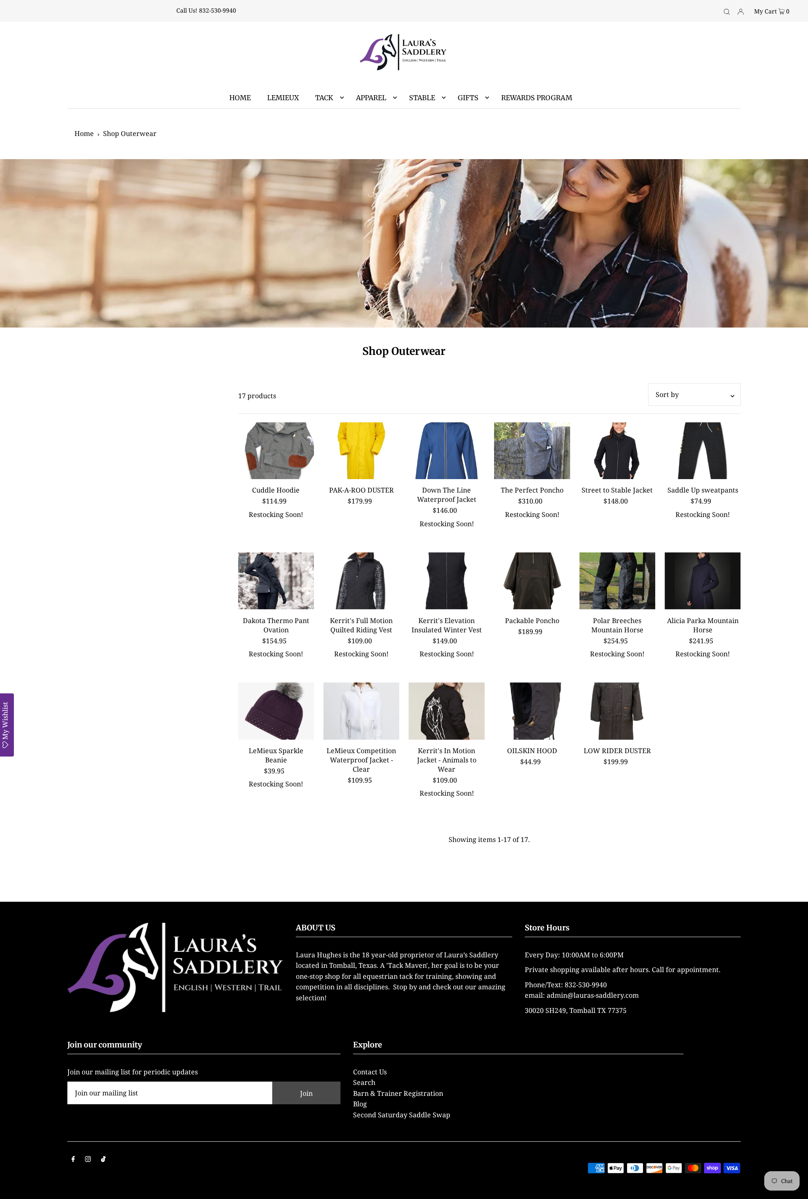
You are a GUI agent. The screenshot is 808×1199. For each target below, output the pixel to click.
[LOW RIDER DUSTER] (617, 711)
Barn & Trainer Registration (398, 1093)
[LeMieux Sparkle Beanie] (276, 711)
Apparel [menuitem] (371, 97)
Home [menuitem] (240, 97)
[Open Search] (727, 10)
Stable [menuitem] (422, 97)
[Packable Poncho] (532, 581)
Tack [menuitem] (324, 97)
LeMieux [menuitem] (283, 97)
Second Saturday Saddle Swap (401, 1114)
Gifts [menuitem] (468, 97)
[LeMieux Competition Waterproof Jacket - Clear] (361, 711)
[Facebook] (73, 1159)
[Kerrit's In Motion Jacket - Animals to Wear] (447, 711)
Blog (360, 1103)
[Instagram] (88, 1159)
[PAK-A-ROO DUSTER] (361, 451)
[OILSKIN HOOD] (532, 711)
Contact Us (370, 1071)
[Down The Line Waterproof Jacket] (447, 451)
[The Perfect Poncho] (532, 451)
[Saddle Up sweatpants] (702, 451)
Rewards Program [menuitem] (536, 97)
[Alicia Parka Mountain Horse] (702, 581)
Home (84, 133)
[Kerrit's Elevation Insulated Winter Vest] (447, 581)
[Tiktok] (103, 1159)
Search (364, 1082)
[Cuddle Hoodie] (276, 451)
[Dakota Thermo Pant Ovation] (276, 581)
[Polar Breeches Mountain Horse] (617, 581)
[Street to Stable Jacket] (617, 451)
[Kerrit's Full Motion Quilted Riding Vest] (361, 581)
